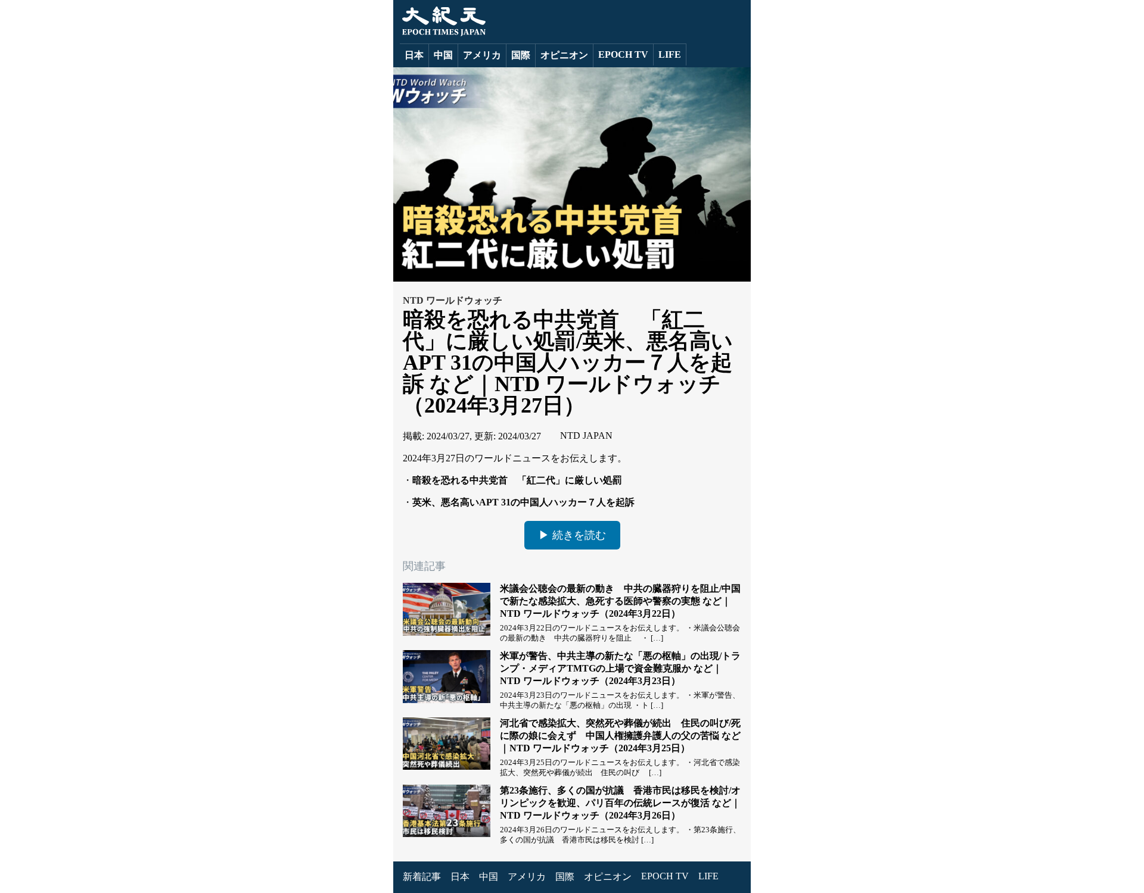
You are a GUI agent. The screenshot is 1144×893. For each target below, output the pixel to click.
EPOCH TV (623, 54)
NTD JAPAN (586, 435)
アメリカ (482, 55)
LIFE (669, 54)
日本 (414, 55)
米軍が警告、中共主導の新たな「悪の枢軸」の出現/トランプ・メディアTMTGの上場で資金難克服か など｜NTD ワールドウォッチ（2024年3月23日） (620, 668)
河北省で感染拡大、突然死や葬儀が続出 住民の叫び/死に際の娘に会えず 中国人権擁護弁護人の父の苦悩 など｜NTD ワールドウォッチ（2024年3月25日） (620, 735)
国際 (520, 55)
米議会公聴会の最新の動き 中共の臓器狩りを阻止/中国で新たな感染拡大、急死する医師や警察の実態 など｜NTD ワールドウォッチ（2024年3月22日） (620, 601)
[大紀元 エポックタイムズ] (443, 33)
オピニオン (564, 55)
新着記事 (422, 877)
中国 (443, 55)
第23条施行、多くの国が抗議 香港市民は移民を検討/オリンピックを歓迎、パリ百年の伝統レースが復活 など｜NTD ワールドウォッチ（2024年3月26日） (620, 802)
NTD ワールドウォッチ (452, 300)
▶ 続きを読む (572, 535)
